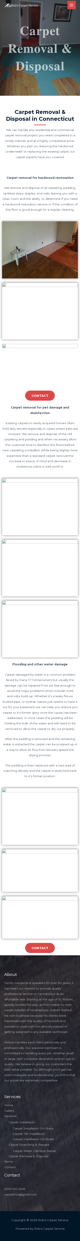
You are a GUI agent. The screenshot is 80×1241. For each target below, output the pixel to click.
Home (8, 1105)
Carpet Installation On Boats (33, 1139)
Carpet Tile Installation (29, 1133)
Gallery (9, 1110)
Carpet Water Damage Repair (34, 1151)
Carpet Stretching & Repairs (29, 1144)
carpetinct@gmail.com (20, 1194)
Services (10, 1116)
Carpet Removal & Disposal (28, 1156)
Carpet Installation (22, 1122)
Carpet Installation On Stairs (33, 1128)
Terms (8, 1161)
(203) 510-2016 (14, 1189)
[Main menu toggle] (71, 5)
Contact (10, 1167)
